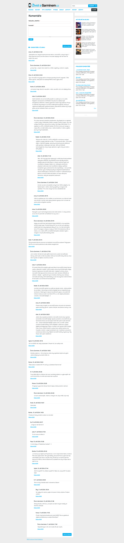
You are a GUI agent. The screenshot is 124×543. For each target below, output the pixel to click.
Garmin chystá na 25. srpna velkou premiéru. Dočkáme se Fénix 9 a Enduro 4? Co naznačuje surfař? (89, 84)
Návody (74, 25)
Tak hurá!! (78, 132)
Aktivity (67, 25)
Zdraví (61, 25)
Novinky (37, 25)
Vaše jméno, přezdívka (34, 36)
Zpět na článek (67, 61)
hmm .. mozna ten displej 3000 (83, 147)
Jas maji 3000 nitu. (80, 155)
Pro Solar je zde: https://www (83, 139)
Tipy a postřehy (46, 25)
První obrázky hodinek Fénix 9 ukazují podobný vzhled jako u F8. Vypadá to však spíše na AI (89, 64)
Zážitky (80, 25)
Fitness (55, 25)
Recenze (30, 25)
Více (95, 162)
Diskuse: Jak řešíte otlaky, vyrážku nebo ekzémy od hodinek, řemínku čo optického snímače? (88, 70)
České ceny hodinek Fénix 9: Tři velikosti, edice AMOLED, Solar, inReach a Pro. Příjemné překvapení (89, 77)
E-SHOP (94, 25)
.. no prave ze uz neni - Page (83, 124)
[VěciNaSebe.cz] (43, 22)
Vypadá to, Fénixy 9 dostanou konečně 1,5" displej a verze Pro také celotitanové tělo (89, 57)
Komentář (31, 40)
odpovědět (31, 75)
